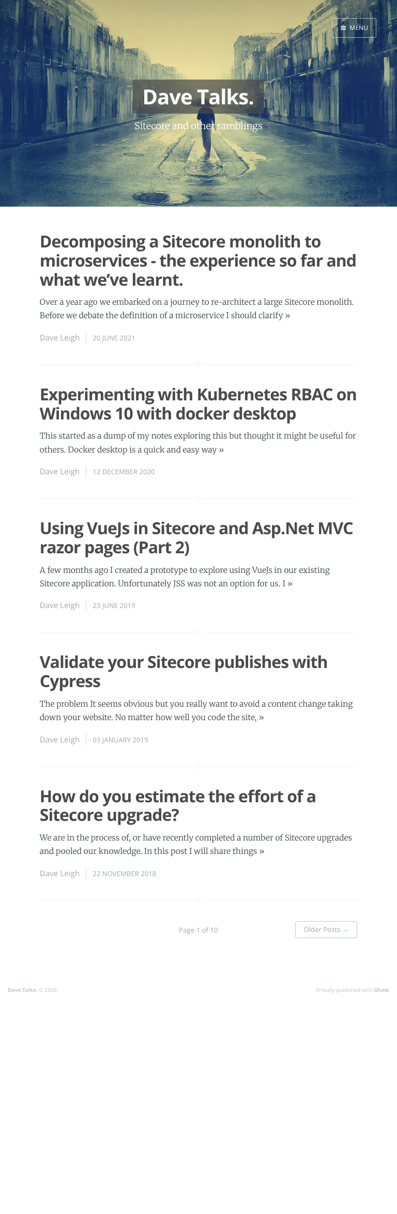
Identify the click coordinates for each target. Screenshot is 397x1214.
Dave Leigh (60, 338)
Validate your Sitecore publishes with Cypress (184, 671)
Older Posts (326, 929)
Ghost (381, 989)
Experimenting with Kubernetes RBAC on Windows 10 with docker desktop (198, 404)
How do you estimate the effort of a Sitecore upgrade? (178, 806)
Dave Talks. (23, 989)
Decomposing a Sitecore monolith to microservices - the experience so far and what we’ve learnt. (198, 260)
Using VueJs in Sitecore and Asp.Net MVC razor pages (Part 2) (196, 537)
